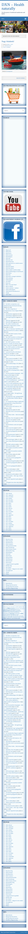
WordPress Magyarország (12, 588)
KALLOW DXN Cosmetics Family (13, 333)
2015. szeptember (10, 524)
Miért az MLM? (9, 286)
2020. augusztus (9, 515)
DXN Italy (8, 258)
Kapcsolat (8, 283)
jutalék (9, 612)
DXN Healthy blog (10, 550)
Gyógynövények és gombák (12, 564)
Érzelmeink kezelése (10, 474)
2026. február (9, 493)
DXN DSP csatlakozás (11, 444)
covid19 (16, 606)
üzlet (19, 618)
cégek (4, 608)
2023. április (9, 506)
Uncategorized (9, 71)
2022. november (9, 511)
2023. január (9, 510)
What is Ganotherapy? (11, 355)
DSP (6, 608)
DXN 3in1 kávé (9, 419)
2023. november (9, 501)
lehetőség (12, 613)
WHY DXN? (8, 294)
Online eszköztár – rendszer (12, 288)
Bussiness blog (9, 539)
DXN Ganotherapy (10, 547)
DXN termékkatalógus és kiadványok (14, 271)
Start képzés (8, 567)
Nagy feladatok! (8, 41)
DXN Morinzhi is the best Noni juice (14, 360)
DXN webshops (9, 278)
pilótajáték (17, 615)
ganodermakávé (12, 610)
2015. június (8, 529)
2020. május (8, 519)
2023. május (8, 505)
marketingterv (17, 613)
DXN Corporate (9, 358)
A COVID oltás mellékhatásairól (13, 390)
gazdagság (18, 610)
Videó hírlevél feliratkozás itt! (13, 291)
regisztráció (5, 617)
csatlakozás (20, 606)
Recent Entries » (21, 78)
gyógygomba (6, 611)
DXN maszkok (9, 446)
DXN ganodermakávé (11, 434)
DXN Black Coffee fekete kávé (13, 421)
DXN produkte (9, 557)
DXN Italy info (9, 260)
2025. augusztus (9, 495)
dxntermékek (22, 608)
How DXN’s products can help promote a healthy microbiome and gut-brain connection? (13, 343)
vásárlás (12, 618)
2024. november (9, 496)
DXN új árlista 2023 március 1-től (13, 406)
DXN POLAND (9, 322)
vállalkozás (8, 618)
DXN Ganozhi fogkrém (11, 366)
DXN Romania (9, 559)
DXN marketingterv (10, 439)
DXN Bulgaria (9, 315)
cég (23, 606)
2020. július (8, 516)
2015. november (9, 521)
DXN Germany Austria (11, 549)
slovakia (18, 617)
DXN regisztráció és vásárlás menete (14, 263)
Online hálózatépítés (10, 289)
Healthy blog (9, 565)
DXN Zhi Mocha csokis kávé (12, 424)
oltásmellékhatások (6, 615)
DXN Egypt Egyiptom (11, 317)
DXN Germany (9, 255)
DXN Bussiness (9, 542)
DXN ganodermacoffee (11, 545)
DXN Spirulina (9, 409)
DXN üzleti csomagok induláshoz (13, 276)
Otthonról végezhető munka (12, 479)
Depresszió (8, 250)
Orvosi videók (9, 469)
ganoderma (6, 610)
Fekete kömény (9, 454)
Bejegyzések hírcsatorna (11, 585)
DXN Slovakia (9, 560)
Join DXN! (8, 281)
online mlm (12, 615)
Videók (7, 293)
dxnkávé (13, 608)
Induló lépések (9, 279)
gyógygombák (12, 611)
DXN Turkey (9, 273)
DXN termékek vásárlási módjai (13, 269)
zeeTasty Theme (23, 932)
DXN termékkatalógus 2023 (12, 363)
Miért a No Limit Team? (11, 284)
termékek (22, 617)
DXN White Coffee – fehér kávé (13, 414)
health (20, 611)
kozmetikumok (6, 613)
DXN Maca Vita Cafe (10, 418)
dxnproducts (17, 608)
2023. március (9, 508)
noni (15, 614)
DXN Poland (9, 555)
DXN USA (8, 274)
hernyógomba (5, 612)
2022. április (9, 513)
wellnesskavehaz (7, 45)
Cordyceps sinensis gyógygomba (13, 457)
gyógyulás (17, 611)
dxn (8, 608)
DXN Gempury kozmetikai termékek (14, 447)
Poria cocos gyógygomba (11, 466)
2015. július (8, 528)
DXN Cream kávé (10, 428)
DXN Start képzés (10, 266)
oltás (17, 614)
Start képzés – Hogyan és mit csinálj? (14, 569)
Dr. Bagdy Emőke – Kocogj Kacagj (14, 393)
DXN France (8, 253)
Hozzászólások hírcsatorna (12, 586)
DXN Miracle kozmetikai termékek (14, 451)
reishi (9, 617)
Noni (7, 456)
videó (4, 618)
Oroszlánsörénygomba (11, 461)
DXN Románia (9, 314)
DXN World (8, 562)
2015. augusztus (9, 526)
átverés (16, 618)
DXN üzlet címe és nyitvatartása (13, 411)
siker (11, 617)
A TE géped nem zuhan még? (12, 482)
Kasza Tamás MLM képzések (12, 441)
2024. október (9, 498)
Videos (7, 574)
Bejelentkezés (9, 583)
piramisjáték (21, 615)
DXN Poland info (10, 261)
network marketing (10, 614)
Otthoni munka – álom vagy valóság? (14, 475)
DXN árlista (8, 251)
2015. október (9, 523)
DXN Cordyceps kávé (11, 429)
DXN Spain (8, 265)
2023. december (9, 500)
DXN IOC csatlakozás (11, 436)
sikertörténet (15, 617)
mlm (22, 613)
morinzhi (5, 614)
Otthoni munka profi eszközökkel (13, 470)
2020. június (8, 518)
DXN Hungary (9, 256)
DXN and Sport (9, 541)
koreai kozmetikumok (15, 612)
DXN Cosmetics (9, 544)
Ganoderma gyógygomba (11, 431)
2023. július (8, 503)
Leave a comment (6, 47)
